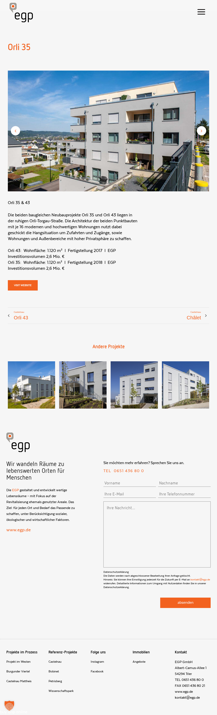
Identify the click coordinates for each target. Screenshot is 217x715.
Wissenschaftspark (61, 691)
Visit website (23, 285)
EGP (15, 490)
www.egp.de (18, 530)
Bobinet (54, 671)
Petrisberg (55, 681)
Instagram (97, 662)
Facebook (97, 671)
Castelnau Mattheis (19, 681)
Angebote (139, 662)
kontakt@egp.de (200, 579)
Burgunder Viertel (18, 671)
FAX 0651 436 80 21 (190, 686)
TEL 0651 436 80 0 (189, 680)
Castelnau (55, 662)
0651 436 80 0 (129, 471)
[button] (9, 705)
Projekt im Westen (18, 662)
